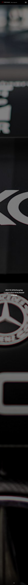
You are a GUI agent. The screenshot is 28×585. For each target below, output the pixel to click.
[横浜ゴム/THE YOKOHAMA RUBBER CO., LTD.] (9, 2)
